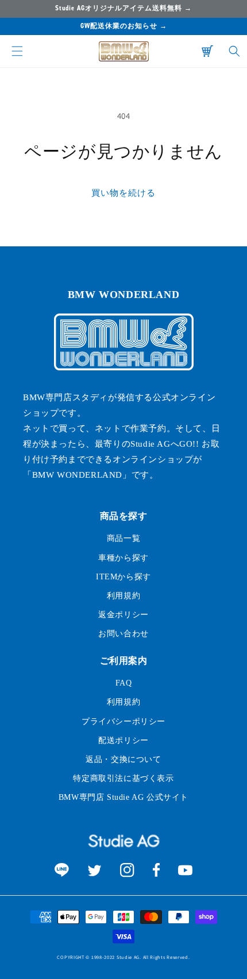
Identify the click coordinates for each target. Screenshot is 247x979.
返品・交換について (123, 759)
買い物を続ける (123, 192)
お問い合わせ (123, 633)
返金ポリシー (123, 614)
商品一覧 (123, 538)
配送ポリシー (123, 740)
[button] (17, 51)
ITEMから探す (123, 576)
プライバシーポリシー (123, 721)
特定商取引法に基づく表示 (123, 778)
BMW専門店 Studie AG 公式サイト (123, 797)
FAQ (123, 683)
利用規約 (123, 595)
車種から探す (123, 558)
